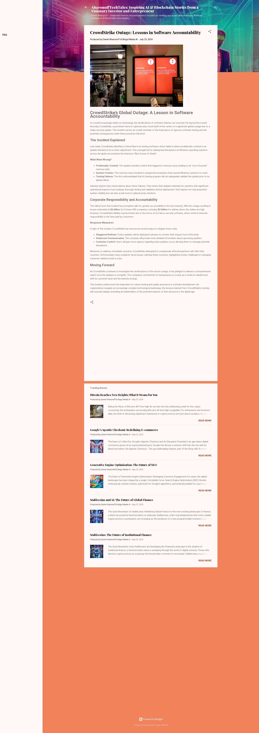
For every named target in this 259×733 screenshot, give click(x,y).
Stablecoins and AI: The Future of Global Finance (121, 500)
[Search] (215, 8)
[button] (209, 32)
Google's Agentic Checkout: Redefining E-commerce (124, 430)
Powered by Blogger (153, 719)
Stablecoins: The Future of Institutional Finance (121, 535)
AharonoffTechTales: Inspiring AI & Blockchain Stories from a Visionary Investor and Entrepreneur (145, 9)
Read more (204, 420)
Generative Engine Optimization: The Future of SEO (123, 465)
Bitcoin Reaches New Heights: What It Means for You (123, 395)
